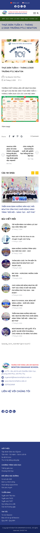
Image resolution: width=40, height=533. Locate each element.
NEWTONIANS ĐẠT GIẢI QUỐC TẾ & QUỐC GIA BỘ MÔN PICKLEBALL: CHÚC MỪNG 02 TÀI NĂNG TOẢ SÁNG (21, 208)
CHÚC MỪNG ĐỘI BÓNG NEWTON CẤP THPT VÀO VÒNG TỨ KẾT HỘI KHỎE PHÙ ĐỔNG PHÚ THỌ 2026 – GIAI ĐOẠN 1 (25, 287)
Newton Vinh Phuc (14, 77)
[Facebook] (9, 136)
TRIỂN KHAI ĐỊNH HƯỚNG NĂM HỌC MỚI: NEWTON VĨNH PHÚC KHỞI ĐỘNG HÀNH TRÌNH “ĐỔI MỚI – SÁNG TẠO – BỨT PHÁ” (25, 316)
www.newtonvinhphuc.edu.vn (16, 380)
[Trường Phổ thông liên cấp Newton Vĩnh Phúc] (14, 12)
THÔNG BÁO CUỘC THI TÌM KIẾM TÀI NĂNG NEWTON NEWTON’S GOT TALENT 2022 (24, 261)
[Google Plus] (22, 136)
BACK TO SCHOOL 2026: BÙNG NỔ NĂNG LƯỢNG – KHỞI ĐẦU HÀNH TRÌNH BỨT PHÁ (23, 301)
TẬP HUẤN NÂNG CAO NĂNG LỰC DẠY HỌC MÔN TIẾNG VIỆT (24, 224)
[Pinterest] (17, 136)
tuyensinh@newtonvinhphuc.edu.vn (18, 376)
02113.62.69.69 (10, 383)
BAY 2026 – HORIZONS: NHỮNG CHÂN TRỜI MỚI (25, 273)
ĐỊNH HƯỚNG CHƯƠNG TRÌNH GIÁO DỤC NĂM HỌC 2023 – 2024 (24, 248)
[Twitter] (13, 136)
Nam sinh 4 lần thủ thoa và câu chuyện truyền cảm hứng (23, 236)
